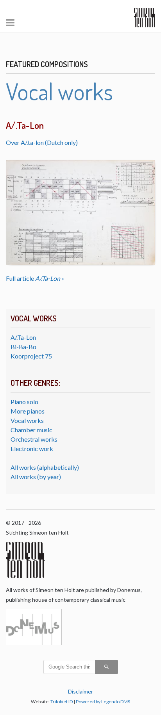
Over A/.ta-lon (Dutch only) (42, 142)
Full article (33, 278)
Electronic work (32, 448)
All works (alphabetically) (45, 467)
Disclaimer (80, 691)
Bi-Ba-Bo (23, 346)
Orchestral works (34, 439)
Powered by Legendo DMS (103, 701)
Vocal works (27, 420)
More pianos (28, 411)
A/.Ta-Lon (23, 337)
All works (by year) (36, 476)
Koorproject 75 (31, 356)
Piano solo (24, 401)
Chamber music (31, 429)
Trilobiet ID (61, 701)
